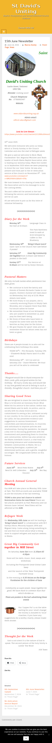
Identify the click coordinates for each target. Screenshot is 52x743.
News (12, 47)
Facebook (22, 24)
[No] (49, 734)
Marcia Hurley (30, 45)
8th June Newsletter (35, 689)
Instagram (26, 24)
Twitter (29, 24)
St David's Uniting (26, 9)
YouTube (32, 24)
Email (19, 24)
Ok (26, 738)
